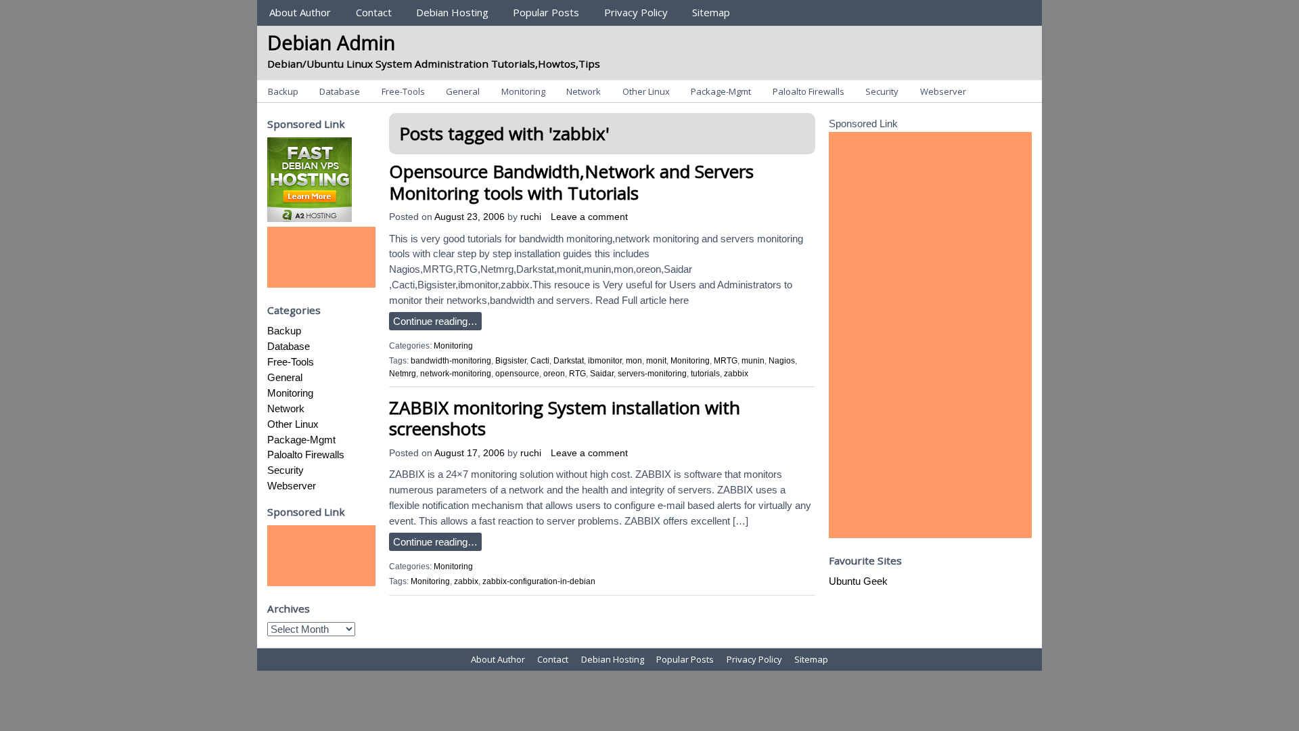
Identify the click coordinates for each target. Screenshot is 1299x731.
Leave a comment (589, 217)
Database (339, 91)
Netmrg (402, 373)
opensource (517, 373)
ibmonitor (605, 361)
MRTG (725, 361)
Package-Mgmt (721, 91)
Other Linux (646, 91)
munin (753, 361)
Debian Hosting (452, 12)
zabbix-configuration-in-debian (538, 581)
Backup (283, 91)
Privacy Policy (636, 12)
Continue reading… (435, 321)
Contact (374, 12)
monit (656, 361)
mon (634, 361)
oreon (554, 373)
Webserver (943, 91)
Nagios (782, 361)
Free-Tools (403, 91)
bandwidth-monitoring (451, 361)
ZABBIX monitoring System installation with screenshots (564, 418)
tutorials (705, 373)
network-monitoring (455, 373)
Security (881, 91)
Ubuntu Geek (858, 581)
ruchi (530, 217)
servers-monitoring (652, 373)
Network (583, 91)
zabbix (736, 373)
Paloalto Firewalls (808, 91)
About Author (300, 12)
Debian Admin (331, 42)
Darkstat (568, 361)
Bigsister (510, 361)
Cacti (539, 361)
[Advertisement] (321, 257)
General (463, 91)
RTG (577, 373)
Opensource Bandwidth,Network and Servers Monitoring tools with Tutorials (571, 181)
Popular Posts (546, 12)
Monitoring (523, 91)
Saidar (602, 373)
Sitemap (711, 12)
